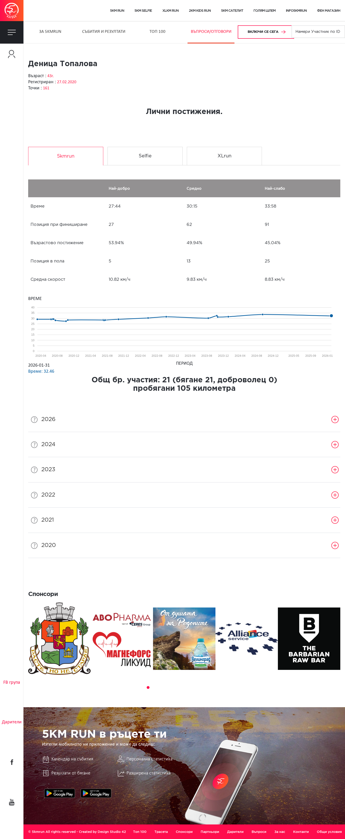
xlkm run (170, 10)
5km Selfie (143, 10)
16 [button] (233, 687)
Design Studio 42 (112, 832)
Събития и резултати (103, 32)
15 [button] (227, 687)
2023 (48, 469)
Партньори (210, 832)
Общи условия (329, 832)
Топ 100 (157, 32)
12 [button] (207, 687)
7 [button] (174, 687)
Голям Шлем (264, 10)
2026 (48, 419)
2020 (48, 545)
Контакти (301, 832)
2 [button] (141, 687)
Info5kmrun (296, 10)
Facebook (12, 762)
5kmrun (65, 156)
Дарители (12, 722)
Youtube (12, 802)
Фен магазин (328, 10)
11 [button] (200, 687)
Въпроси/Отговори (211, 32)
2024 (48, 444)
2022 (48, 494)
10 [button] (194, 687)
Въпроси (259, 832)
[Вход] (11, 54)
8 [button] (181, 687)
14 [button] (220, 687)
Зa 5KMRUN (50, 32)
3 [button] (148, 687)
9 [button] (187, 687)
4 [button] (154, 687)
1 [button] (135, 687)
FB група (11, 682)
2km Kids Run (200, 10)
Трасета (161, 832)
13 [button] (213, 687)
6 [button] (167, 687)
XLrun (224, 156)
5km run (117, 10)
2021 (47, 520)
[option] (59, 638)
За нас (279, 832)
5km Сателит (232, 10)
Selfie (145, 156)
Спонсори (184, 832)
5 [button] (161, 687)
